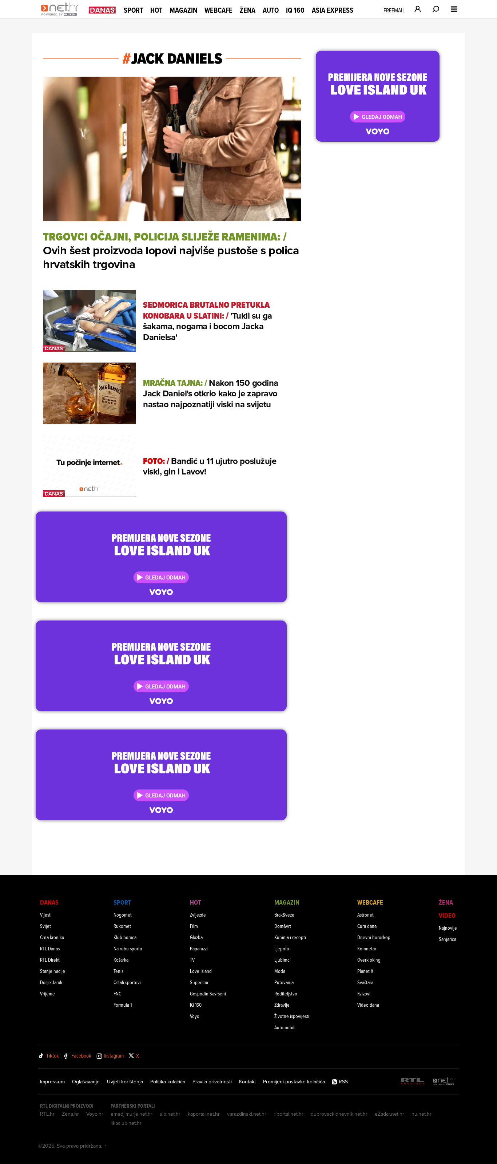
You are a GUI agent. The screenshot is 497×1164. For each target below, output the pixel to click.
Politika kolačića (167, 1081)
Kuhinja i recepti (290, 937)
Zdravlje (282, 1004)
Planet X (365, 970)
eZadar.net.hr (389, 1113)
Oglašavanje (86, 1081)
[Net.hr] (444, 1081)
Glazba (196, 937)
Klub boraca (125, 937)
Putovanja (284, 982)
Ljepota (281, 948)
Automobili (284, 1027)
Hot (156, 10)
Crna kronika (52, 937)
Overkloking (369, 959)
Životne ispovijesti (291, 1016)
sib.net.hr (170, 1113)
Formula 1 (123, 1004)
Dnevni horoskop (373, 937)
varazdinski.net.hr (246, 1113)
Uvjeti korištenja (125, 1081)
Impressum (52, 1081)
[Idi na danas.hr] (102, 9)
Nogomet (123, 914)
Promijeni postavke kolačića (294, 1081)
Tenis (118, 970)
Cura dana (367, 925)
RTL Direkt (50, 959)
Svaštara (365, 982)
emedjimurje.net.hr (131, 1113)
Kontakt (247, 1081)
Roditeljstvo (285, 993)
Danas (49, 902)
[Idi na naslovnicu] (62, 16)
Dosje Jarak (51, 982)
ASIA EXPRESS (332, 10)
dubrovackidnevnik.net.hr (339, 1113)
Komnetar (366, 948)
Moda (279, 970)
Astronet (365, 914)
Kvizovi (363, 993)
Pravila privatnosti (212, 1081)
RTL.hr (47, 1113)
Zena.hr (70, 1113)
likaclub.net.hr (126, 1123)
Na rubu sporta (128, 948)
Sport (133, 10)
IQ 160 (295, 10)
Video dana (368, 1004)
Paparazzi (199, 948)
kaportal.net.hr (204, 1113)
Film (194, 925)
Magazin (183, 10)
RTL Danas (50, 948)
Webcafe (218, 10)
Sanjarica (447, 938)
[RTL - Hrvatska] (412, 1081)
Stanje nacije (52, 970)
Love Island (201, 970)
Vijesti (46, 914)
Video (447, 915)
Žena (247, 10)
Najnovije (448, 927)
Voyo (194, 1016)
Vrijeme (47, 993)
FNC (117, 993)
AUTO (271, 10)
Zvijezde (198, 914)
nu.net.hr (421, 1113)
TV (192, 959)
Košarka (121, 959)
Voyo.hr (94, 1113)
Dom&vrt (282, 925)
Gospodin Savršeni (208, 993)
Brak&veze (284, 914)
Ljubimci (282, 959)
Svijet (45, 925)
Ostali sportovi (127, 982)
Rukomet (122, 925)
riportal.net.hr (288, 1113)
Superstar (199, 982)
